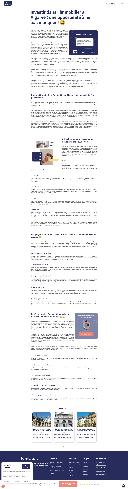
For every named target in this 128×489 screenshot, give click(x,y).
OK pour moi (27, 481)
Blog (70, 472)
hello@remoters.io (101, 465)
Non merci (6, 481)
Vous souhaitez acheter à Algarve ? (68, 483)
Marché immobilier (74, 462)
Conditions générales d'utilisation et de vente (56, 467)
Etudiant (85, 471)
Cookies (71, 475)
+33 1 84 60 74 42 (101, 462)
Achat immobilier (100, 471)
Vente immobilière (101, 474)
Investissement (87, 469)
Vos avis (52, 473)
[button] (3, 486)
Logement (85, 462)
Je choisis (17, 481)
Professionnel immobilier (86, 465)
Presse (71, 467)
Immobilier (85, 474)
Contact (71, 470)
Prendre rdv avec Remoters (100, 468)
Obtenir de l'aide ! (86, 334)
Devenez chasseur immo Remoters (115, 3)
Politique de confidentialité (57, 470)
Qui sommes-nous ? (74, 465)
